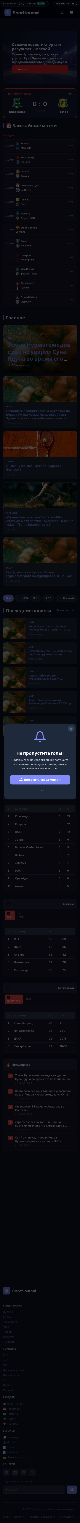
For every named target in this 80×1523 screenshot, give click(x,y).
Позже (40, 790)
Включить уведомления (42, 780)
